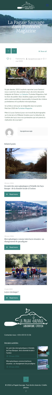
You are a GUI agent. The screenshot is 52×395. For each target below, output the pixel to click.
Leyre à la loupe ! (11, 292)
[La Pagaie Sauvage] (26, 5)
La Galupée (24, 94)
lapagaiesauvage (34, 59)
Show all (43, 51)
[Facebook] (26, 391)
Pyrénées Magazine (25, 108)
